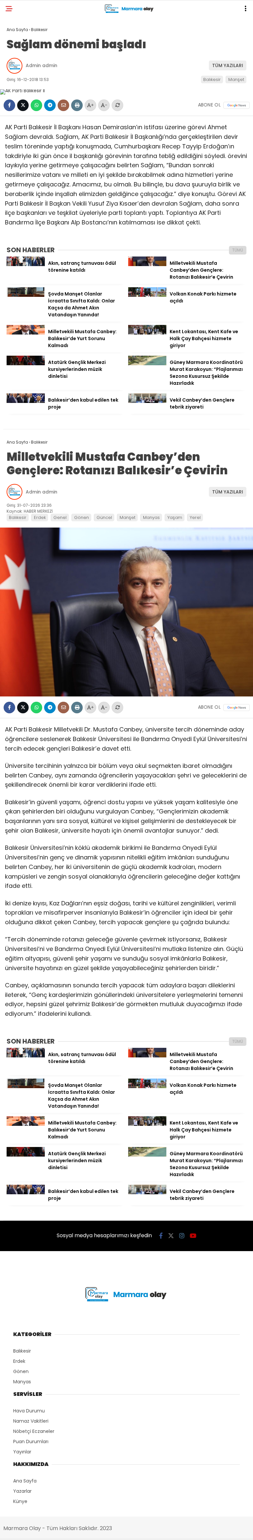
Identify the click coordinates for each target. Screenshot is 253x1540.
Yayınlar (22, 1451)
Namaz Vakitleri (30, 1421)
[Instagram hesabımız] (181, 1236)
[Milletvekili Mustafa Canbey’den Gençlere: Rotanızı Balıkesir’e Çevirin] (147, 264)
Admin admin (41, 65)
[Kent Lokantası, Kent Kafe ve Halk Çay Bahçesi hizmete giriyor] (147, 333)
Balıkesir (212, 79)
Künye (20, 1501)
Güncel (104, 517)
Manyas (151, 517)
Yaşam (174, 517)
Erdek (40, 517)
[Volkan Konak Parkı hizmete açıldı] (147, 295)
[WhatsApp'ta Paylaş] (36, 105)
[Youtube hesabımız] (193, 1236)
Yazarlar (22, 1491)
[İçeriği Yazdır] (77, 105)
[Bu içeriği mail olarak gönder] (63, 105)
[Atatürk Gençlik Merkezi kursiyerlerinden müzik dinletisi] (26, 363)
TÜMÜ (237, 250)
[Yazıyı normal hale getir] (117, 105)
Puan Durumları (30, 1441)
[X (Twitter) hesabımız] (171, 1236)
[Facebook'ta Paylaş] (9, 105)
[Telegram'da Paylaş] (50, 105)
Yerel (195, 517)
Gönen (81, 517)
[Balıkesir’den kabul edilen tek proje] (26, 401)
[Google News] (236, 105)
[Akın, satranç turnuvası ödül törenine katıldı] (26, 264)
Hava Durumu (29, 1410)
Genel (60, 517)
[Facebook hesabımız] (161, 1236)
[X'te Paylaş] (23, 105)
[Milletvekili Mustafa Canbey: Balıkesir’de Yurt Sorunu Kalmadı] (26, 333)
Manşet (236, 79)
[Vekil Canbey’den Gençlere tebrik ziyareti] (147, 401)
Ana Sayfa (25, 1481)
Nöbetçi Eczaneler (33, 1431)
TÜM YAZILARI (227, 65)
